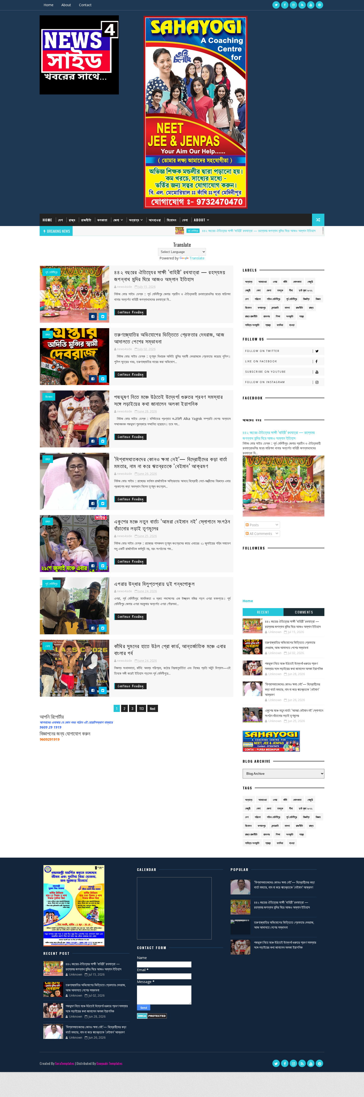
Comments (304, 612)
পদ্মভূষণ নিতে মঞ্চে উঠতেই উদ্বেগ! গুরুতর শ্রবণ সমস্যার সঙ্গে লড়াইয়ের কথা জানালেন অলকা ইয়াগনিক (168, 400)
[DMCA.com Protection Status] (152, 1015)
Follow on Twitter (262, 351)
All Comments (260, 533)
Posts (254, 525)
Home (48, 4)
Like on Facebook (261, 361)
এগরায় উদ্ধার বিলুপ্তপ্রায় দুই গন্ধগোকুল (154, 583)
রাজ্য (72, 219)
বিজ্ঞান (318, 299)
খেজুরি (310, 281)
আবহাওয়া (155, 219)
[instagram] (293, 5)
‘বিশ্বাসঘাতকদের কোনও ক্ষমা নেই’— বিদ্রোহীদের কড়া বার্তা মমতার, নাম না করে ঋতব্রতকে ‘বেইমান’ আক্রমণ (170, 462)
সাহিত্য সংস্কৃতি (252, 325)
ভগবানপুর (261, 307)
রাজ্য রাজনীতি (251, 316)
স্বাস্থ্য (268, 325)
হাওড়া (291, 325)
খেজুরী (247, 290)
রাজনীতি (86, 219)
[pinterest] (319, 5)
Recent (263, 612)
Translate (197, 258)
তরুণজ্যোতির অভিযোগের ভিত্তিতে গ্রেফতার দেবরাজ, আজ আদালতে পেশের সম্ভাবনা (169, 337)
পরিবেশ (258, 299)
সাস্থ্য (301, 316)
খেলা (185, 219)
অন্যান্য (134, 219)
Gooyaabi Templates (109, 1063)
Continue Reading (131, 312)
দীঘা (291, 290)
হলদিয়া (280, 325)
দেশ (60, 219)
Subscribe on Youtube (265, 371)
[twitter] (276, 5)
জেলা (116, 219)
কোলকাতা (297, 281)
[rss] (302, 5)
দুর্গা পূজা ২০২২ (305, 290)
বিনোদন (171, 219)
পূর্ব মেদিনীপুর (156, 230)
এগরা (275, 281)
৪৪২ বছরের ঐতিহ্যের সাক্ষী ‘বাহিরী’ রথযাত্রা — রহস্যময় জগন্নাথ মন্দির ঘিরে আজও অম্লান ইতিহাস (222, 230)
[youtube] (310, 5)
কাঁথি (285, 281)
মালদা (287, 307)
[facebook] (284, 5)
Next (153, 708)
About (66, 4)
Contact (85, 4)
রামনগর (266, 316)
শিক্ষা (278, 316)
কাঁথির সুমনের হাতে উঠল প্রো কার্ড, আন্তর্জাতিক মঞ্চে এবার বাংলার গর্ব (170, 649)
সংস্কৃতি (289, 316)
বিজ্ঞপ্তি (306, 299)
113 (141, 708)
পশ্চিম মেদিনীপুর (273, 299)
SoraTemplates (64, 1063)
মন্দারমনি (275, 307)
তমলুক (280, 290)
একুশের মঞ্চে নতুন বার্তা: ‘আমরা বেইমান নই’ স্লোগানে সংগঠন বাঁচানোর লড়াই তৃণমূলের (172, 524)
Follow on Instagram (265, 382)
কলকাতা (102, 219)
